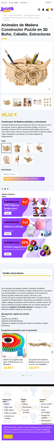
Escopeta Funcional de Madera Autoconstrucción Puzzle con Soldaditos (39, 362)
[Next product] (50, 17)
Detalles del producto (13, 273)
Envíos (4, 3)
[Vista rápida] (14, 356)
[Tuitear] (5, 189)
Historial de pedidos (45, 416)
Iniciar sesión (46, 404)
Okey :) (8, 437)
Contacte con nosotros (9, 417)
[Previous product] (49, 17)
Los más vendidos (26, 411)
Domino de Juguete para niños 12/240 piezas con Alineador (13, 362)
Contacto (23, 3)
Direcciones (45, 421)
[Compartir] (2, 189)
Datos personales (45, 411)
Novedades (27, 407)
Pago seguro (9, 410)
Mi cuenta (45, 407)
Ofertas (25, 404)
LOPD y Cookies (10, 413)
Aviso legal (14, 3)
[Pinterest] (7, 189)
